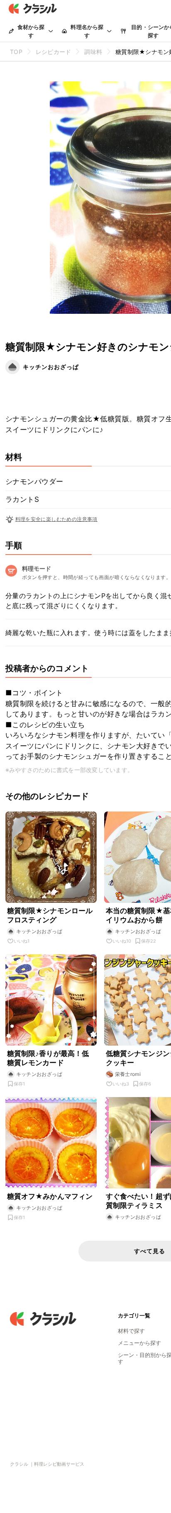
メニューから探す (139, 1342)
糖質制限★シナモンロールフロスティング (50, 915)
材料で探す (131, 1330)
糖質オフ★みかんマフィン (50, 1196)
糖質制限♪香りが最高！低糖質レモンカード (48, 1058)
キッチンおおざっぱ (51, 366)
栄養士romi (128, 1074)
